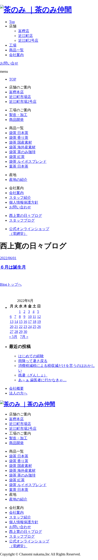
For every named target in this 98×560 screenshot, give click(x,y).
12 (39, 317)
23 (25, 327)
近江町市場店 (20, 97)
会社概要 (16, 388)
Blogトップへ (11, 284)
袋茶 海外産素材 (22, 147)
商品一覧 (16, 50)
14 (16, 322)
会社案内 (16, 55)
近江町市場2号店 (22, 102)
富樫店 (23, 31)
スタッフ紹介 (20, 198)
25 (34, 327)
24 (30, 327)
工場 (12, 45)
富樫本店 (16, 92)
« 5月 (13, 337)
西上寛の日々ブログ (25, 216)
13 (11, 322)
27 (11, 332)
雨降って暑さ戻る (32, 361)
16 (25, 322)
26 (39, 327)
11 (34, 317)
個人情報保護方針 (23, 202)
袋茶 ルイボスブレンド (27, 161)
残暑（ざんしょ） (32, 375)
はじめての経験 (31, 356)
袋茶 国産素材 (20, 142)
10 (30, 317)
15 (21, 322)
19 (39, 322)
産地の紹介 (18, 179)
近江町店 (25, 36)
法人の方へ (18, 393)
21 (16, 327)
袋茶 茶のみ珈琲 (22, 152)
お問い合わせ (20, 207)
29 (21, 332)
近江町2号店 (28, 40)
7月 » (24, 337)
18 (34, 322)
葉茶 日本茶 (18, 166)
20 (11, 327)
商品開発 (16, 120)
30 (25, 332)
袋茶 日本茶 (18, 133)
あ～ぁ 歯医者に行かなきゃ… (42, 380)
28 (16, 332)
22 (21, 327)
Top (12, 22)
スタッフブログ (22, 220)
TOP (12, 79)
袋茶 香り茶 (18, 138)
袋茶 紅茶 (17, 157)
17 (30, 322)
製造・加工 (18, 115)
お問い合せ (9, 63)
